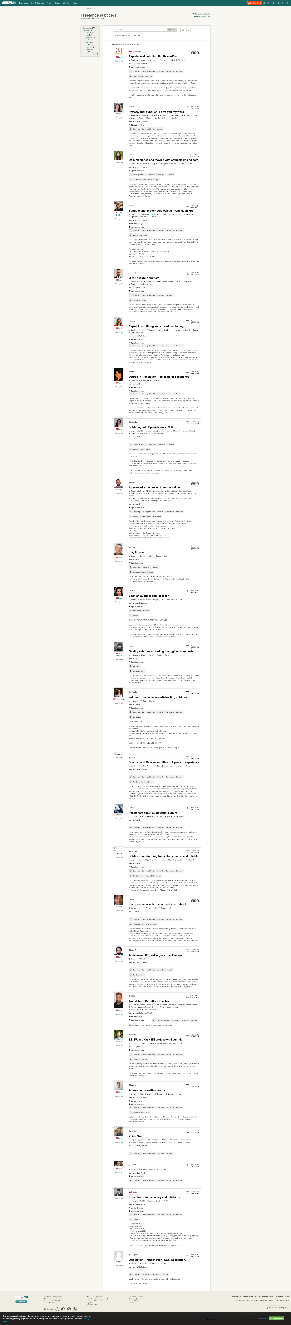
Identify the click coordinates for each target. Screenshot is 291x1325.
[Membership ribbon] (130, 51)
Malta (120, 853)
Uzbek (89, 32)
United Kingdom (119, 213)
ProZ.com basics (252, 1300)
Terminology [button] (23, 3)
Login (286, 3)
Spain (120, 57)
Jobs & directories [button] (37, 3)
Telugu (88, 47)
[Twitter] (69, 1309)
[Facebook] (57, 1309)
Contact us (21, 1301)
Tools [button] (75, 3)
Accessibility (273, 1308)
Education (279, 1296)
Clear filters (136, 35)
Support (271, 1300)
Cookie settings (260, 1318)
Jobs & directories (250, 1296)
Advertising (263, 1300)
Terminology (236, 1296)
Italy (120, 906)
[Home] (264, 3)
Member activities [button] (53, 3)
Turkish (89, 40)
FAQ (277, 1300)
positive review (137, 563)
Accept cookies (277, 1318)
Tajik (88, 52)
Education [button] (66, 3)
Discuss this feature (203, 16)
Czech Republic (119, 654)
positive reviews (138, 67)
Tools (286, 1296)
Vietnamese (88, 30)
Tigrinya (89, 42)
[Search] (279, 3)
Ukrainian (88, 37)
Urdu (89, 35)
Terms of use (284, 1300)
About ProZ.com (240, 1300)
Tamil (89, 49)
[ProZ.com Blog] (75, 1309)
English (283, 1308)
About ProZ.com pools (202, 14)
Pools (82, 8)
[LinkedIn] (63, 1309)
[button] (269, 3)
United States (120, 699)
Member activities (266, 1296)
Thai (88, 44)
